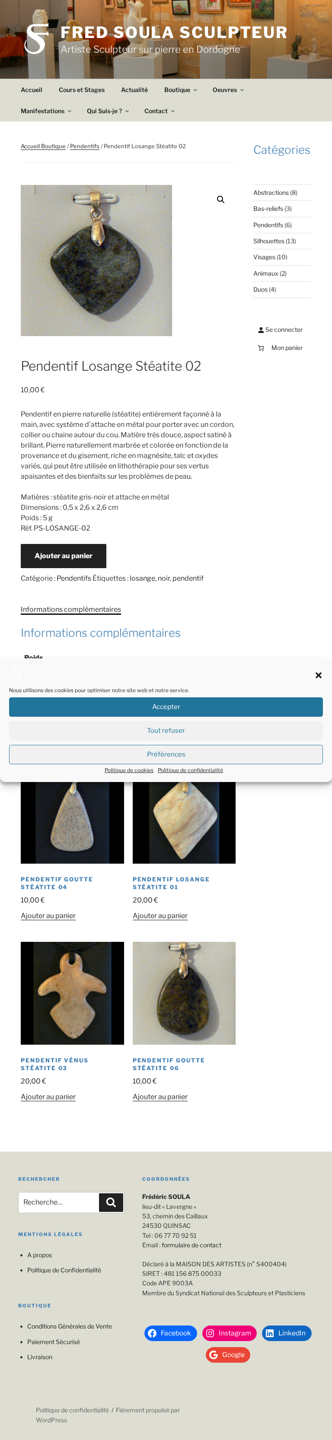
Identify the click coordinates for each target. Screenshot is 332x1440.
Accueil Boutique (43, 146)
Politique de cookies (129, 770)
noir (164, 578)
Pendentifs (84, 146)
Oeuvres (225, 89)
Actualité (134, 89)
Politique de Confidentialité (64, 1270)
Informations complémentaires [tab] (71, 609)
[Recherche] (111, 1202)
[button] (318, 675)
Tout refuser (166, 730)
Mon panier (287, 347)
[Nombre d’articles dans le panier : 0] (260, 348)
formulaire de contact (191, 1245)
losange (142, 578)
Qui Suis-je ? (104, 110)
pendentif (188, 578)
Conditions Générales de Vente (69, 1326)
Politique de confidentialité (190, 770)
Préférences (166, 754)
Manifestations (42, 110)
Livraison (39, 1357)
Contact (156, 110)
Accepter (166, 707)
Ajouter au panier (64, 556)
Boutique (177, 89)
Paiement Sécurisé (53, 1341)
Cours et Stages (82, 89)
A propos (39, 1255)
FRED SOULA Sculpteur (174, 32)
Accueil (31, 89)
